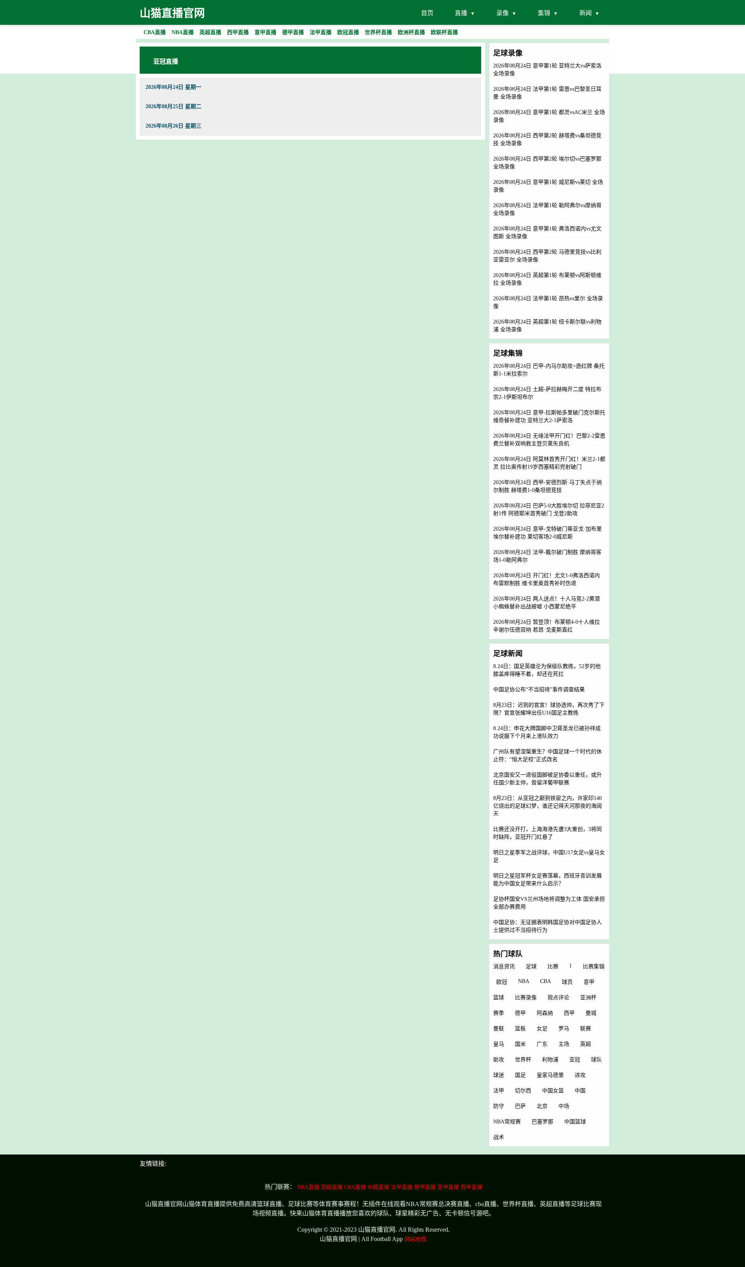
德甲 (520, 1013)
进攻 (580, 1075)
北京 (542, 1106)
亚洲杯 (588, 997)
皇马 (498, 1044)
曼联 (498, 1029)
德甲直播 (425, 1187)
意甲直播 (448, 1187)
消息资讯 (504, 966)
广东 (542, 1044)
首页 (427, 13)
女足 (542, 1029)
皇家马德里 (550, 1075)
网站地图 (415, 1239)
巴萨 (520, 1106)
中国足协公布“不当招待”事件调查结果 (539, 689)
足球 (531, 966)
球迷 (498, 1075)
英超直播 (332, 1187)
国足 (520, 1075)
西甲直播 (471, 1187)
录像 (502, 13)
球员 (567, 982)
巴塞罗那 (542, 1122)
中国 (580, 1091)
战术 (498, 1137)
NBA (523, 981)
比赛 (552, 966)
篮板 (520, 1029)
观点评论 (558, 997)
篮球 (498, 997)
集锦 (544, 13)
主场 (563, 1044)
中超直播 (378, 1187)
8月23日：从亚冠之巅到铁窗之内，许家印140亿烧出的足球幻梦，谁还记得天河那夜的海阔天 (547, 806)
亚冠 (574, 1060)
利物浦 (550, 1060)
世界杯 (523, 1060)
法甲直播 (401, 1187)
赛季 (498, 1013)
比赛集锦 (594, 966)
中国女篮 (553, 1091)
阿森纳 (545, 1013)
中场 (563, 1106)
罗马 (563, 1029)
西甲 (569, 1013)
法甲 (498, 1091)
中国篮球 (575, 1122)
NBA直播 (308, 1187)
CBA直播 (355, 1187)
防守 (498, 1106)
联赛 (585, 1029)
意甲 (589, 982)
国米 (520, 1044)
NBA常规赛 (507, 1122)
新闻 (585, 13)
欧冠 (501, 982)
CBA (545, 981)
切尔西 (523, 1091)
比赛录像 (526, 997)
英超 (585, 1044)
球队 (596, 1060)
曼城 (591, 1013)
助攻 (498, 1060)
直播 (461, 13)
